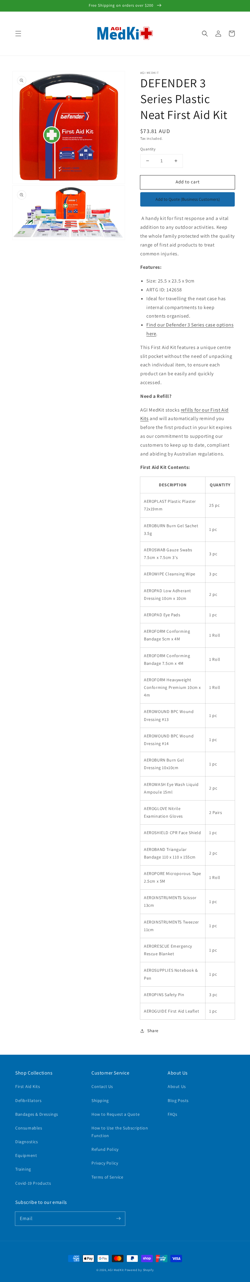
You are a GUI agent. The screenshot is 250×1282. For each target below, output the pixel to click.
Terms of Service (107, 1177)
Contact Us (102, 1086)
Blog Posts (178, 1100)
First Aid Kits (27, 1086)
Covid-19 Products (33, 1183)
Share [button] (153, 1030)
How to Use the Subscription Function (119, 1131)
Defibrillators (28, 1100)
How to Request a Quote (115, 1114)
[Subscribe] (118, 1218)
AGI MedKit (116, 1270)
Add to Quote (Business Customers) (187, 199)
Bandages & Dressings (36, 1114)
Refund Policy (105, 1149)
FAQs (172, 1114)
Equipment (26, 1155)
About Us (177, 1086)
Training (23, 1169)
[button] (18, 33)
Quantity (147, 149)
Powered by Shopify (139, 1270)
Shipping (100, 1100)
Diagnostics (26, 1141)
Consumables (28, 1128)
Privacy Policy (104, 1163)
